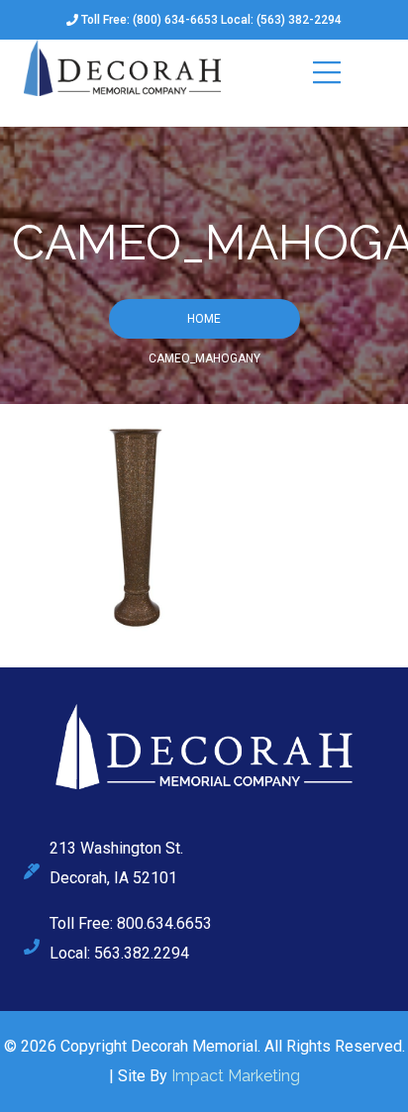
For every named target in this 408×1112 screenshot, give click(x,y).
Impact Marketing (235, 1075)
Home (204, 319)
